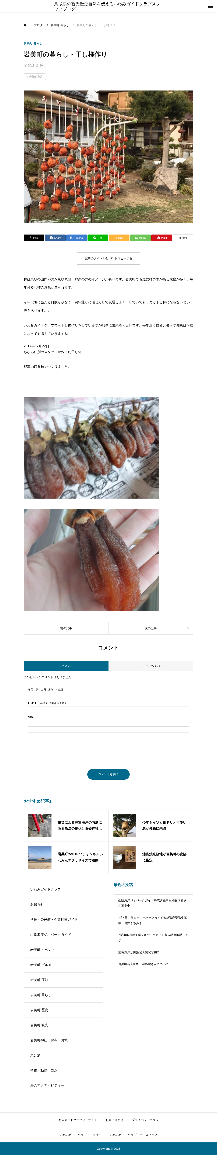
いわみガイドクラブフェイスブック (133, 1135)
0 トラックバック (151, 665)
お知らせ (37, 904)
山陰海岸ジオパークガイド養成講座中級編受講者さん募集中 (152, 903)
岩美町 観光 (39, 1025)
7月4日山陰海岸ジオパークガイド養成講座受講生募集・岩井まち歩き (152, 920)
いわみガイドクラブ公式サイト (76, 1120)
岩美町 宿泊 (39, 980)
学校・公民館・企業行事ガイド (54, 919)
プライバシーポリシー (146, 1120)
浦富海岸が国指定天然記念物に (139, 952)
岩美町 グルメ (40, 965)
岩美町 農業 (36, 76)
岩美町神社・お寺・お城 (49, 1040)
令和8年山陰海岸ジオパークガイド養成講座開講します (153, 937)
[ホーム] (25, 25)
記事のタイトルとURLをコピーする (108, 258)
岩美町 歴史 (39, 1010)
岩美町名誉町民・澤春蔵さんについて (143, 964)
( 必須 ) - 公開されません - (48, 703)
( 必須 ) (46, 689)
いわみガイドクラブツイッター (80, 1135)
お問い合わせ (114, 1120)
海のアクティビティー (47, 1085)
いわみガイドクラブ (45, 889)
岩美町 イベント (42, 949)
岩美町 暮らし (33, 43)
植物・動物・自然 (43, 1070)
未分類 (35, 1055)
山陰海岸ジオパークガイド (50, 934)
